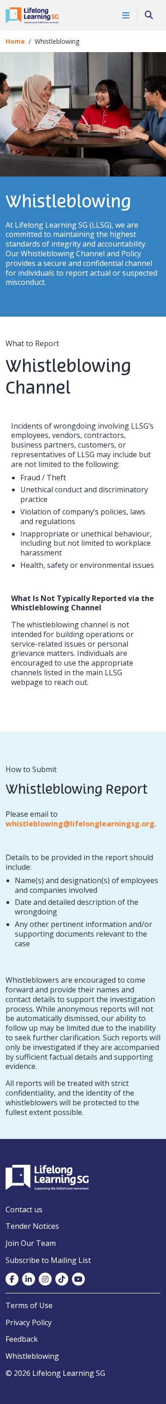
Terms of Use (29, 1305)
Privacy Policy (29, 1322)
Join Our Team (31, 1243)
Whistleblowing (32, 1356)
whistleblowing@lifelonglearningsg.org (80, 824)
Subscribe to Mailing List (48, 1260)
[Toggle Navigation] (126, 15)
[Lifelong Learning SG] (47, 1177)
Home (15, 41)
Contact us (24, 1209)
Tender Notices (32, 1226)
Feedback (22, 1339)
